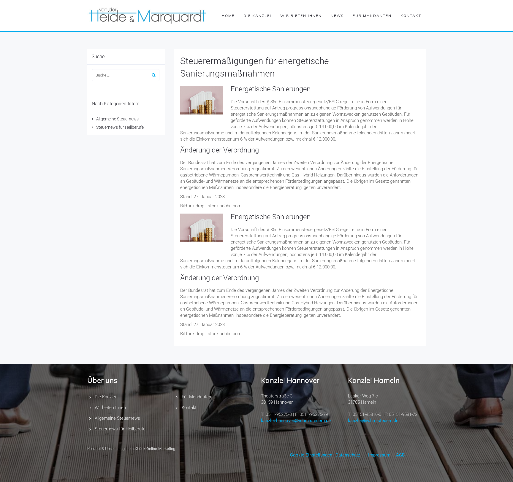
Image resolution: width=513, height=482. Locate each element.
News (337, 15)
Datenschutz (347, 455)
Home (228, 15)
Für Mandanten (372, 15)
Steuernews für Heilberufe (120, 127)
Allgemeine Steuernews (117, 119)
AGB (400, 455)
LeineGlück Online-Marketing (150, 448)
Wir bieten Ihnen (301, 15)
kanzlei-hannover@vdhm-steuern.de (296, 420)
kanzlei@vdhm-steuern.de (373, 420)
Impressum (379, 455)
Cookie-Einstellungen (311, 455)
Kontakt (410, 15)
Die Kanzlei (257, 15)
